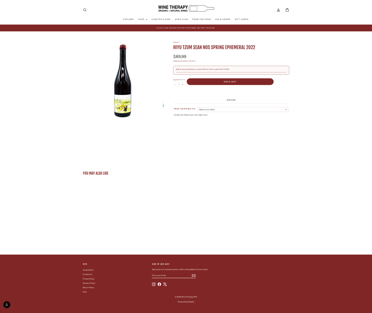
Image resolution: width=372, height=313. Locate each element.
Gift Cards (242, 19)
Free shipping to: (185, 109)
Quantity (179, 80)
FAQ (84, 292)
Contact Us (87, 274)
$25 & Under (222, 19)
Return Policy (88, 287)
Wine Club (181, 19)
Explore (128, 19)
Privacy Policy (88, 279)
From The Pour (201, 19)
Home (175, 42)
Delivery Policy (89, 283)
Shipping (176, 61)
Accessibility (88, 270)
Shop (141, 19)
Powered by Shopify (186, 302)
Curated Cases (161, 19)
